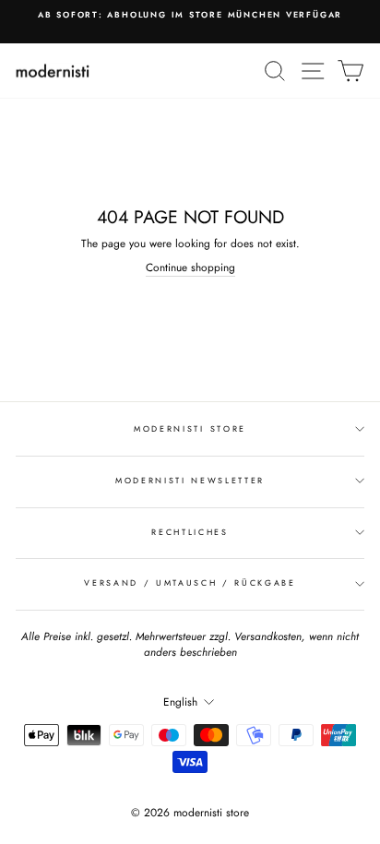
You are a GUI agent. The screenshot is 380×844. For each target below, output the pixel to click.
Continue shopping (190, 267)
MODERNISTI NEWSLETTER (190, 480)
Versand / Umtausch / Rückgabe (190, 582)
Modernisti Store (190, 428)
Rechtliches (189, 532)
